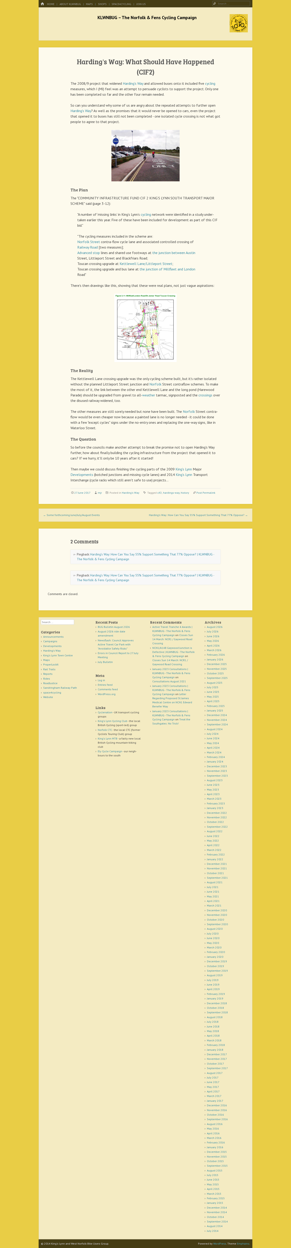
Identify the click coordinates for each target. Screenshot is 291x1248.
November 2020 (217, 915)
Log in (101, 680)
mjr (100, 492)
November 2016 (217, 1110)
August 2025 (215, 682)
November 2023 (217, 771)
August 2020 (215, 928)
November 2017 (217, 1059)
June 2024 (213, 738)
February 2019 (216, 994)
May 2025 (213, 696)
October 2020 (215, 919)
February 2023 (216, 803)
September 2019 (217, 970)
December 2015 (217, 1151)
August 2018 (215, 1017)
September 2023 (217, 775)
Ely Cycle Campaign (110, 751)
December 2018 (217, 1003)
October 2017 (215, 1063)
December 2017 (217, 1054)
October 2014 (215, 1217)
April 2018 (213, 1035)
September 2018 (217, 1012)
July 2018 (212, 1021)
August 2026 (215, 627)
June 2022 (213, 836)
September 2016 (217, 1119)
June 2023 (213, 784)
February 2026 (216, 654)
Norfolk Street (88, 241)
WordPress (219, 1243)
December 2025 (217, 664)
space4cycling (121, 4)
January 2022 (215, 859)
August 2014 (215, 1226)
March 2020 (214, 947)
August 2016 (215, 1124)
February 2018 (216, 1045)
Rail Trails (49, 669)
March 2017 (214, 1096)
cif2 (159, 492)
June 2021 (213, 891)
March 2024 (214, 752)
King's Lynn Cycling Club (112, 721)
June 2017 (213, 1082)
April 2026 (213, 645)
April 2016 (213, 1133)
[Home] (42, 4)
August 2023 (215, 780)
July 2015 (212, 1175)
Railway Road (87, 247)
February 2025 (216, 706)
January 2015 (215, 1202)
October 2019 (215, 966)
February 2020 (216, 952)
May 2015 (213, 1184)
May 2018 (213, 1031)
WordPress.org (106, 694)
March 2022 (214, 850)
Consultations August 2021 (169, 681)
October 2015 (215, 1161)
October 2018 (215, 1007)
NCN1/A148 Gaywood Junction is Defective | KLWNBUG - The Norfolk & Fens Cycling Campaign (173, 652)
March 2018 (214, 1040)
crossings (205, 395)
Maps (89, 4)
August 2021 (215, 882)
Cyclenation (105, 712)
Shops (102, 4)
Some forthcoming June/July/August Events (71, 515)
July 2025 (212, 687)
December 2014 (217, 1207)
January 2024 (215, 761)
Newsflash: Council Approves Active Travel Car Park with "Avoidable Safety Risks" (116, 644)
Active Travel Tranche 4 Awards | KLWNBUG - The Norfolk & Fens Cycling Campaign (172, 631)
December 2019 (217, 961)
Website (48, 697)
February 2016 (216, 1142)
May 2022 (213, 840)
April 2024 (213, 747)
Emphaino (243, 1243)
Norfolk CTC (105, 730)
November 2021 (217, 868)
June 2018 (213, 1026)
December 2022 (217, 812)
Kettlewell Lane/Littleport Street (146, 263)
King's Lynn (184, 469)
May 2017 (213, 1087)
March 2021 (214, 905)
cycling (210, 83)
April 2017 (213, 1091)
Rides (46, 678)
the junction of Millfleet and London (167, 269)
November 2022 (217, 817)
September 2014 (217, 1221)
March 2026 (214, 650)
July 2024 (212, 733)
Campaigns (50, 641)
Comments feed (108, 689)
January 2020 (215, 956)
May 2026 (213, 640)
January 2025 (215, 710)
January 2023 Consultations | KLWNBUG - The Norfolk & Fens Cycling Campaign (171, 673)
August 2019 (215, 975)
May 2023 (213, 789)
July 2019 (212, 980)
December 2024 (217, 715)
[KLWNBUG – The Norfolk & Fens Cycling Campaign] (239, 31)
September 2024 (217, 724)
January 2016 (215, 1147)
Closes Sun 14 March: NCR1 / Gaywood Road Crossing (172, 639)
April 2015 (213, 1189)
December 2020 (217, 910)
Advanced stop (88, 252)
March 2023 (214, 798)
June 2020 (213, 938)
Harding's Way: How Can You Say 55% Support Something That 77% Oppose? (198, 515)
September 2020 (217, 924)
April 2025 (213, 701)
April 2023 (213, 794)
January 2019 (215, 998)
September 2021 (217, 877)
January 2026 (215, 659)
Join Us (141, 4)
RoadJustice (50, 683)
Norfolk (155, 384)
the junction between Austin (173, 252)
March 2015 (214, 1193)
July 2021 (212, 887)
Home (50, 4)
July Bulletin (105, 662)
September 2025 (217, 678)
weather (148, 395)
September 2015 (217, 1165)
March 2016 (214, 1138)
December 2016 (217, 1105)
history (185, 492)
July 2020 (212, 933)
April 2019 (213, 989)
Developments (81, 474)
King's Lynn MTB (107, 738)
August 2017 (215, 1073)
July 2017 (212, 1077)
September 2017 (217, 1068)
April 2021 (213, 901)
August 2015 (215, 1170)
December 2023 (217, 766)
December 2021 (217, 863)
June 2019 (213, 984)
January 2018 (215, 1049)
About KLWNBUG (70, 4)
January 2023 (215, 808)
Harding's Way (133, 83)
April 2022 (213, 845)
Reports (48, 673)
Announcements (53, 636)
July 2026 (212, 631)
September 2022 (217, 826)
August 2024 (215, 729)
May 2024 (213, 743)
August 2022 (215, 831)
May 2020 (213, 943)
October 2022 (215, 822)
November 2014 (217, 1212)
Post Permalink (205, 492)
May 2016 (213, 1128)
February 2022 (216, 854)
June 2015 (213, 1179)
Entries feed (105, 684)
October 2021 (215, 873)
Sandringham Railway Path (60, 687)
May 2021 (213, 896)
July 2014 (212, 1231)
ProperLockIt (50, 664)
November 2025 (217, 668)
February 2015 (216, 1198)
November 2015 (217, 1156)
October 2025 (215, 673)
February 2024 (216, 757)
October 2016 (215, 1114)
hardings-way (171, 492)
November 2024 (217, 720)
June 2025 (213, 691)
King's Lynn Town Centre (58, 655)
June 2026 (213, 636)
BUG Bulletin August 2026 (114, 627)
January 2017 (215, 1100)
